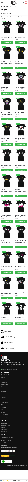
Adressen (3, 427)
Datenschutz (4, 389)
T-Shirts (10, 6)
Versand (12, 437)
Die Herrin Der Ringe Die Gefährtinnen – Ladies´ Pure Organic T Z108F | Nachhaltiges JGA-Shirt (6, 267)
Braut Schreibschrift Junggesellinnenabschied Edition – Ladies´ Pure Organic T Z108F (7, 62)
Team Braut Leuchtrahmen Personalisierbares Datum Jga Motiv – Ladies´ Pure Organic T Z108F (6, 318)
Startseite (3, 6)
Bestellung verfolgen (5, 425)
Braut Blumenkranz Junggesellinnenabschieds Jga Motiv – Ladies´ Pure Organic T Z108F (21, 37)
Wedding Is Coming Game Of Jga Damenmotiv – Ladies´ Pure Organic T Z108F (6, 139)
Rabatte (3, 404)
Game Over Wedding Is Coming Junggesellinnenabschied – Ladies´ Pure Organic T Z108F (21, 113)
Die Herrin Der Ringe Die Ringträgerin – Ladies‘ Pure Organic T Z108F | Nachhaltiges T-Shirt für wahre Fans (20, 241)
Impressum (3, 391)
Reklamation (4, 409)
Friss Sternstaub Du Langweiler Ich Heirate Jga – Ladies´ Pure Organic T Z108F (20, 88)
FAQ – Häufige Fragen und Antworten (9, 374)
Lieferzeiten (3, 397)
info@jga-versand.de (7, 442)
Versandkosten (4, 400)
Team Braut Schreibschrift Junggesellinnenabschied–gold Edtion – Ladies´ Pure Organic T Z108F (21, 62)
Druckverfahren (4, 414)
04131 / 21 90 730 (6, 440)
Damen (7, 6)
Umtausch (3, 412)
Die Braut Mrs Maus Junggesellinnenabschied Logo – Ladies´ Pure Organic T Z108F (21, 164)
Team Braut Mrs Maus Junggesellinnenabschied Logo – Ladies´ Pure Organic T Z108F (7, 164)
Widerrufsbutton (4, 384)
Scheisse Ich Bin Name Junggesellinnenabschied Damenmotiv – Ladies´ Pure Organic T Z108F (21, 216)
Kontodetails (4, 429)
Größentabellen (4, 407)
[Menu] (3, 2)
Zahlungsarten (4, 402)
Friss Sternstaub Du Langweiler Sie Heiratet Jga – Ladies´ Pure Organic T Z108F (6, 113)
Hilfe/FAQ (7, 437)
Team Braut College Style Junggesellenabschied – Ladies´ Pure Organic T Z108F (21, 292)
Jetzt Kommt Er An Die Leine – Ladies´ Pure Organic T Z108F (20, 267)
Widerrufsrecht (4, 382)
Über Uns (3, 379)
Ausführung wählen (7, 42)
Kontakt (3, 377)
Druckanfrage (4, 417)
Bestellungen (4, 423)
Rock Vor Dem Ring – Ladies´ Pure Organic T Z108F (20, 139)
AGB (2, 386)
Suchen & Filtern (7, 13)
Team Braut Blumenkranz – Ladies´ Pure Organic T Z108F (6, 37)
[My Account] (23, 3)
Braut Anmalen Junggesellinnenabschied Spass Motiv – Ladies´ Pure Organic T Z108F (7, 88)
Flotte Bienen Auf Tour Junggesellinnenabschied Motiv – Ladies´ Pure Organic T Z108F (7, 292)
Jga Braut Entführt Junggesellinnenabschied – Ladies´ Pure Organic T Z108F (21, 318)
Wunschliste (4, 431)
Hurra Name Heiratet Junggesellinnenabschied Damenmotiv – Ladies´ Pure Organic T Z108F (7, 216)
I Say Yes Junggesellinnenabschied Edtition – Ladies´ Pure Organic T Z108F (7, 190)
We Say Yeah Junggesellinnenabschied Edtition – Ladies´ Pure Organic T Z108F (21, 190)
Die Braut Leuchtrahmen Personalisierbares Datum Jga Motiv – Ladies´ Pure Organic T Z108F (7, 241)
